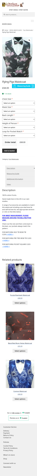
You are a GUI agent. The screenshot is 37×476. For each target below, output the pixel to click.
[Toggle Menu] (32, 21)
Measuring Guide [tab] (13, 174)
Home (6, 30)
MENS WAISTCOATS (15, 30)
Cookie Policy (8, 446)
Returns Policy (8, 435)
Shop (5, 459)
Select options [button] (20, 303)
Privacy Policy (8, 450)
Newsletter (7, 467)
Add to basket (9, 151)
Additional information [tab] (15, 179)
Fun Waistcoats (28, 30)
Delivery (6, 431)
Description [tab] (11, 168)
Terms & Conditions (10, 448)
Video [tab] (9, 184)
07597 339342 (13, 10)
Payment (6, 433)
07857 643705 (23, 10)
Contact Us (7, 438)
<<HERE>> (9, 234)
